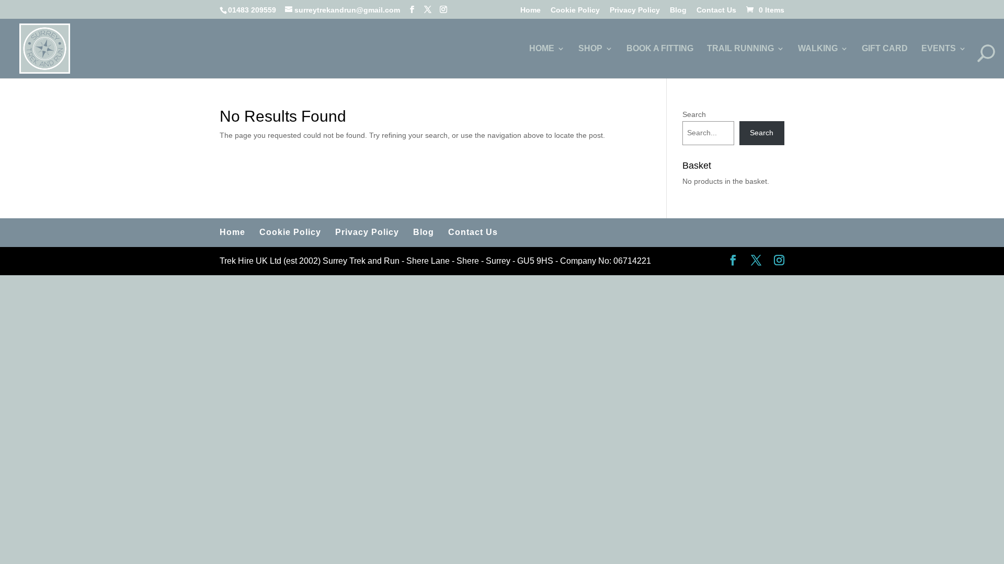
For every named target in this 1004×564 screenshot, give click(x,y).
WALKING (818, 49)
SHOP (590, 49)
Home (530, 10)
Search (694, 114)
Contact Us (716, 10)
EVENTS (938, 49)
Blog (678, 10)
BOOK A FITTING (659, 49)
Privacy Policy (635, 10)
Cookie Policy (575, 10)
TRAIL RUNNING (740, 49)
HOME (541, 49)
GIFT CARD (885, 49)
